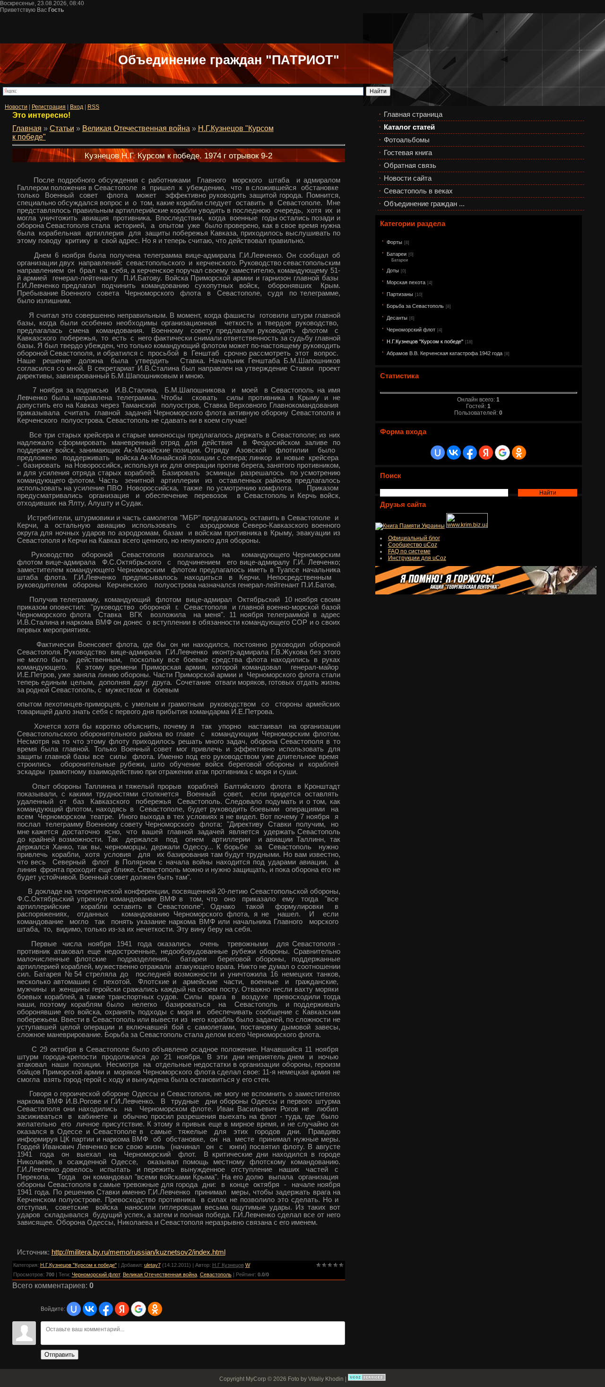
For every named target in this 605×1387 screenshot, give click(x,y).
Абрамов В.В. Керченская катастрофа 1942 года (444, 353)
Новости (16, 107)
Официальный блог (414, 538)
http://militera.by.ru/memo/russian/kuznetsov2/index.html (138, 1252)
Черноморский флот (411, 329)
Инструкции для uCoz (417, 558)
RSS (93, 107)
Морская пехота (406, 282)
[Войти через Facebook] (470, 452)
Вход (76, 107)
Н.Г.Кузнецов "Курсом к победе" (425, 341)
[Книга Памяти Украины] (410, 526)
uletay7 (152, 1265)
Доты (393, 270)
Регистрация (49, 107)
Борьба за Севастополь (415, 306)
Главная (27, 128)
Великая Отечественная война (136, 128)
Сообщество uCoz (412, 544)
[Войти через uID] (438, 452)
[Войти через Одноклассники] (519, 452)
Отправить (59, 1354)
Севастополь (216, 1274)
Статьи (62, 128)
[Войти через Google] (502, 452)
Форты (394, 242)
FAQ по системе (409, 551)
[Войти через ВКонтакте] (454, 452)
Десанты (397, 318)
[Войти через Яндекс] (486, 452)
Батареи (396, 254)
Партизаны (400, 294)
